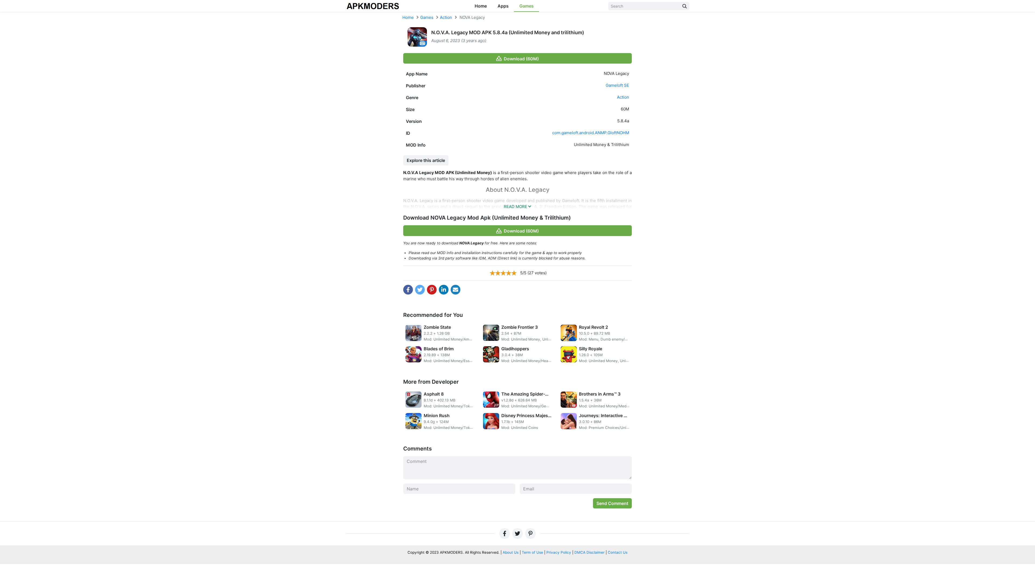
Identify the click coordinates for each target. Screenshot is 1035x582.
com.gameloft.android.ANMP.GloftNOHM (590, 132)
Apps (503, 6)
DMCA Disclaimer (589, 552)
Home (481, 6)
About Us (511, 552)
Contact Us (617, 552)
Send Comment (612, 503)
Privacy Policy (558, 552)
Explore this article (426, 160)
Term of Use (532, 552)
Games (526, 6)
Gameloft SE (617, 85)
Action (446, 17)
